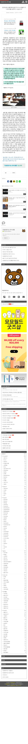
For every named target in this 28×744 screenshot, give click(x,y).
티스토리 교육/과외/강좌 (8, 422)
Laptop (14, 478)
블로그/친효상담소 (10, 12)
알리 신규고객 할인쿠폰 (7, 441)
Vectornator (14, 516)
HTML (14, 576)
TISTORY (14, 552)
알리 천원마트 (6, 437)
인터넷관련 (14, 589)
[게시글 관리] (9, 173)
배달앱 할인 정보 (6, 443)
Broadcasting (14, 534)
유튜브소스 (14, 606)
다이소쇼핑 (14, 632)
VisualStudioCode (14, 524)
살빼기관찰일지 (14, 643)
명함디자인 (14, 608)
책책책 (14, 637)
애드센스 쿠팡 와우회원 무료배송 (9, 21)
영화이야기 (14, 639)
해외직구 (14, 486)
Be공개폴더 (14, 652)
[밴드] (20, 181)
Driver (14, 466)
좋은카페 (14, 628)
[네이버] (17, 181)
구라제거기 (5, 674)
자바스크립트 (14, 582)
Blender (14, 519)
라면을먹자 (14, 630)
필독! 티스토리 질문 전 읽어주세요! (10, 258)
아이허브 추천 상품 (6, 445)
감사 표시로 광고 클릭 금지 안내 (9, 247)
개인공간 (14, 610)
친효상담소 (14, 567)
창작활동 (14, 591)
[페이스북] (8, 181)
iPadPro (14, 472)
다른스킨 (14, 570)
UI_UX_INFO (14, 538)
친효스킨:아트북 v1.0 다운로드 (10, 413)
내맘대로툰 (14, 600)
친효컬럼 (14, 565)
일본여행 (14, 636)
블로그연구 (14, 572)
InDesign (14, 502)
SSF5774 (9, 389)
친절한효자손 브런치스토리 (8, 672)
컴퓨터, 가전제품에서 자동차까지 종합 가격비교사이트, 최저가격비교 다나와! (10, 32)
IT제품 (14, 480)
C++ (14, 545)
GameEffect (14, 536)
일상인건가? (14, 614)
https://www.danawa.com (9, 28)
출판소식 (14, 617)
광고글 (14, 650)
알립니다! (14, 612)
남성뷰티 (14, 623)
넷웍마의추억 (14, 598)
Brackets (14, 526)
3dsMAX (14, 518)
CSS (14, 578)
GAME (14, 473)
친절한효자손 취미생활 (6, 2)
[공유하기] (7, 173)
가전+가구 (14, 482)
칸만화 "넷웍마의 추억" (7, 428)
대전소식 (14, 645)
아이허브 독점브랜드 (10, 396)
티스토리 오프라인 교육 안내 (8, 424)
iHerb (14, 491)
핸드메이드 (14, 604)
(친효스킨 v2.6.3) (18, 685)
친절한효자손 (12, 682)
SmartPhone (14, 470)
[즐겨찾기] (4, 297)
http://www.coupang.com (9, 19)
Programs (14, 497)
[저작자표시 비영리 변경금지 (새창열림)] (18, 172)
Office (14, 529)
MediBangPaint (14, 511)
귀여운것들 (14, 621)
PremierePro (14, 506)
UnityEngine (14, 533)
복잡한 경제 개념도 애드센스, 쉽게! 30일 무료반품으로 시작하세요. (10, 23)
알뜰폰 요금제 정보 (6, 447)
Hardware (14, 477)
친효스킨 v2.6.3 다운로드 (9, 411)
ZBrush (14, 521)
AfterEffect (14, 504)
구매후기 (14, 615)
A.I (14, 548)
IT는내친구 (14, 456)
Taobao (14, 493)
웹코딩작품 (14, 580)
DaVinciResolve (14, 507)
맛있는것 (14, 626)
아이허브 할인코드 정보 (14, 400)
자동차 (14, 484)
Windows (14, 461)
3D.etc (14, 541)
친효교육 (14, 568)
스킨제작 (14, 556)
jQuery (14, 583)
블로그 (14, 551)
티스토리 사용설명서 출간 (9, 417)
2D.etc (14, 540)
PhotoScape (14, 512)
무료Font (14, 543)
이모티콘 (14, 593)
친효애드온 (14, 563)
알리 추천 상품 (6, 439)
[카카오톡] (14, 181)
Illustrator (14, 501)
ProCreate (14, 514)
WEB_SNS (14, 575)
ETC (14, 495)
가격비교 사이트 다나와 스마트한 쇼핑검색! (9, 30)
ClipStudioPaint (14, 509)
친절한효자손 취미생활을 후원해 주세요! (11, 260)
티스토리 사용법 (6, 420)
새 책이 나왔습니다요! (7, 249)
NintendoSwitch (14, 475)
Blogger (14, 554)
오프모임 (14, 597)
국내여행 (14, 634)
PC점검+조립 (14, 463)
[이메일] (23, 297)
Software (14, 528)
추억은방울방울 (14, 646)
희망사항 (14, 648)
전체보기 (14, 453)
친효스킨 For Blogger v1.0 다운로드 (11, 415)
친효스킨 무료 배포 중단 (8, 251)
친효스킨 (14, 558)
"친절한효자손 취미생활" (10, 165)
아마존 (14, 490)
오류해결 (14, 465)
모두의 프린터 (5, 677)
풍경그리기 (14, 595)
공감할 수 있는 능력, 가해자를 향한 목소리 (13, 157)
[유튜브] (14, 297)
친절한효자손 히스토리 (7, 256)
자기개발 (14, 619)
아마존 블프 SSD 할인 (8, 435)
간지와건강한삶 (14, 641)
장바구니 (14, 458)
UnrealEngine (14, 531)
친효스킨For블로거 (14, 561)
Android (14, 546)
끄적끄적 (14, 602)
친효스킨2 (14, 559)
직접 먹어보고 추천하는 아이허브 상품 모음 (12, 392)
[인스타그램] (9, 297)
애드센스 (14, 587)
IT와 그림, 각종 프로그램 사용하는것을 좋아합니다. (11, 235)
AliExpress (14, 488)
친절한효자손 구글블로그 (8, 670)
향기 (14, 625)
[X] (11, 181)
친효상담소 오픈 (6, 426)
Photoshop (14, 499)
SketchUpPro (14, 523)
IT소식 (14, 459)
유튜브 (14, 585)
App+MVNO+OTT (14, 468)
